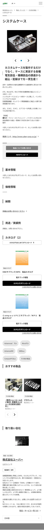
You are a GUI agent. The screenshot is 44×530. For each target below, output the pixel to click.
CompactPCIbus (10, 359)
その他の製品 (25, 359)
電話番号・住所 (8, 470)
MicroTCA (25, 343)
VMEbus (21, 351)
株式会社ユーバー (13, 459)
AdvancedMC (9, 351)
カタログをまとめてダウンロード (21, 243)
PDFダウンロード (22, 155)
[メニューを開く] (40, 3)
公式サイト (6, 464)
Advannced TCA (10, 343)
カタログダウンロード (22, 283)
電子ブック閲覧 (22, 277)
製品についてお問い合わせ (22, 148)
